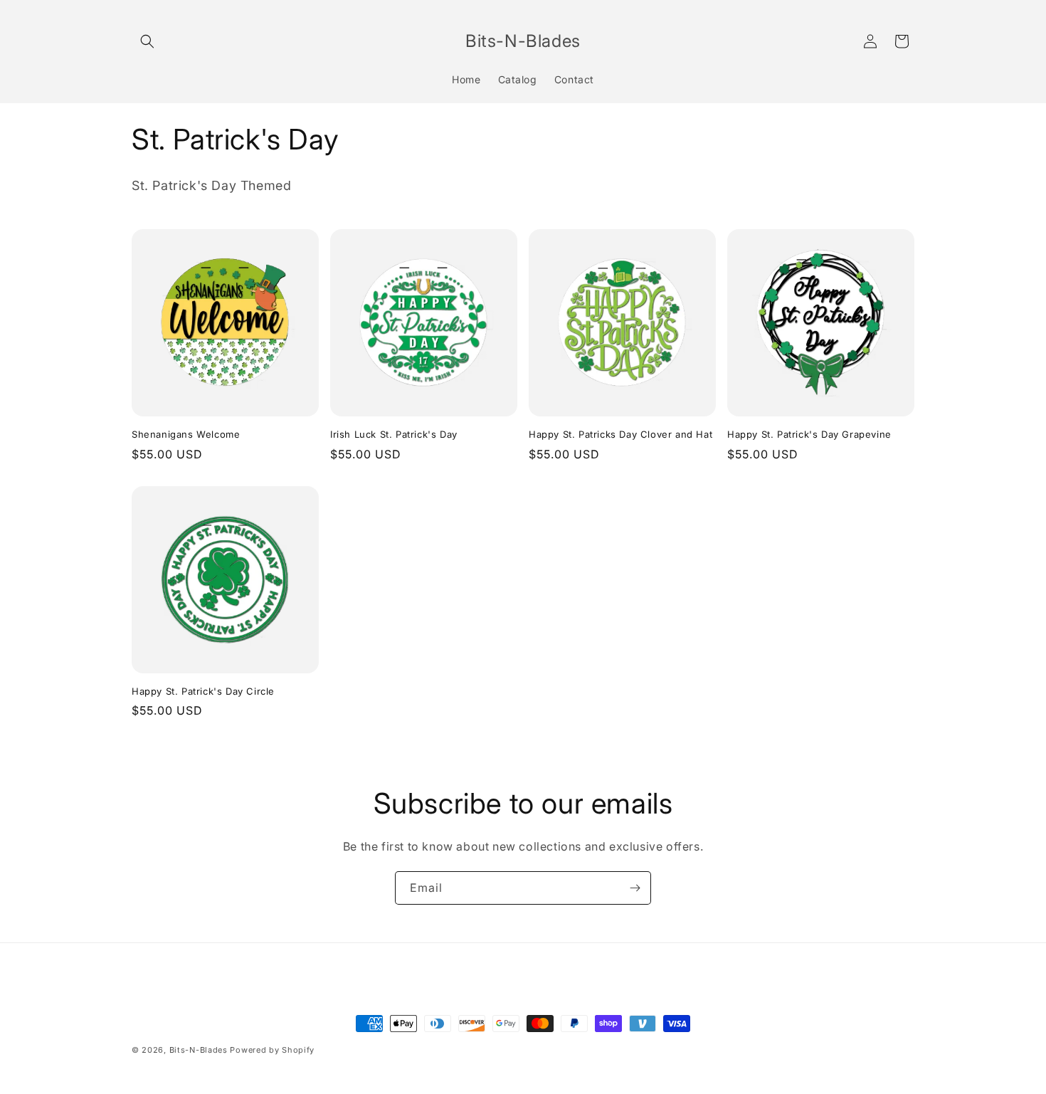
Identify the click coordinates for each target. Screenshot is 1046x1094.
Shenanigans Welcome (186, 434)
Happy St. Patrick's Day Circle (203, 691)
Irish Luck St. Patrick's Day (394, 434)
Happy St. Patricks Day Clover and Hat (620, 434)
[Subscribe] (634, 888)
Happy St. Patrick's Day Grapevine (809, 434)
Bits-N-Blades (198, 1050)
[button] (147, 41)
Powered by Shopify (272, 1050)
